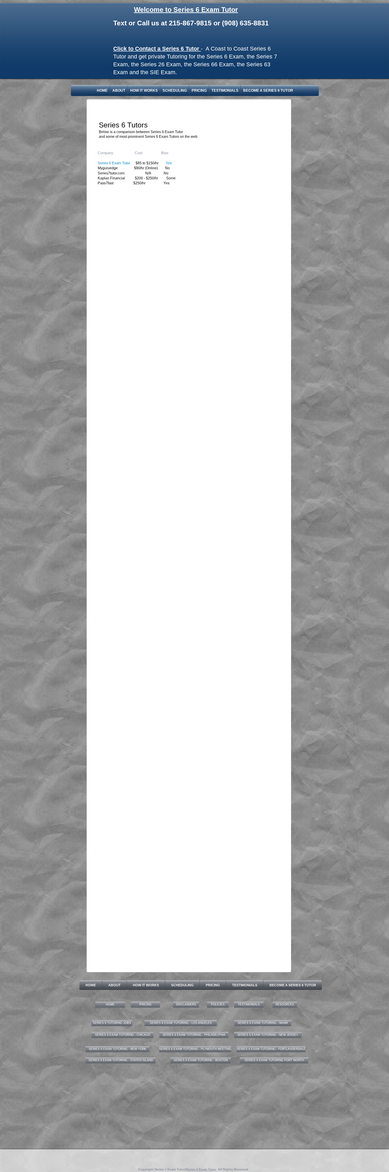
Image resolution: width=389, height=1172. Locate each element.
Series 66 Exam (213, 64)
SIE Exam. (163, 72)
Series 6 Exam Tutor (201, 1169)
